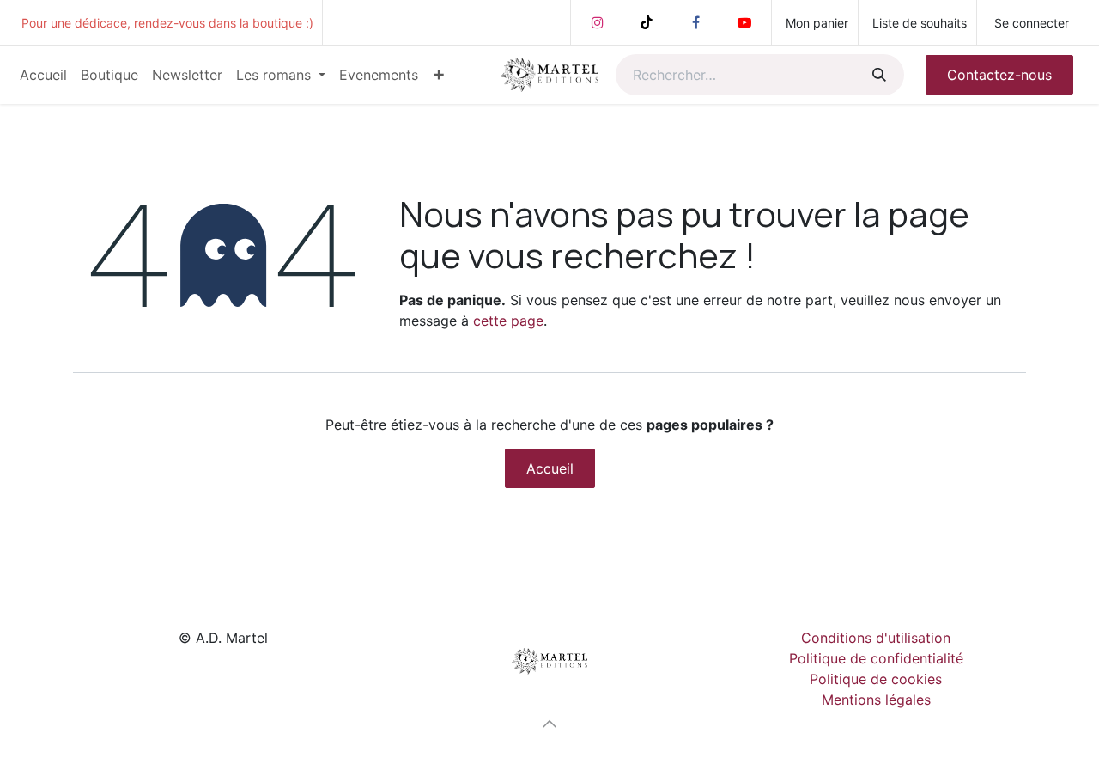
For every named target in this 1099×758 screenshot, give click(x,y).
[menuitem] (43, 75)
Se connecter (1031, 22)
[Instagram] (597, 22)
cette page (508, 320)
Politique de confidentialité (876, 658)
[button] (549, 723)
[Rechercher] (877, 74)
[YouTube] (744, 22)
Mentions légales (876, 699)
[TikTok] (646, 22)
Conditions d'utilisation (875, 637)
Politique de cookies (876, 679)
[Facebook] (695, 22)
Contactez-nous (999, 74)
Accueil (550, 468)
